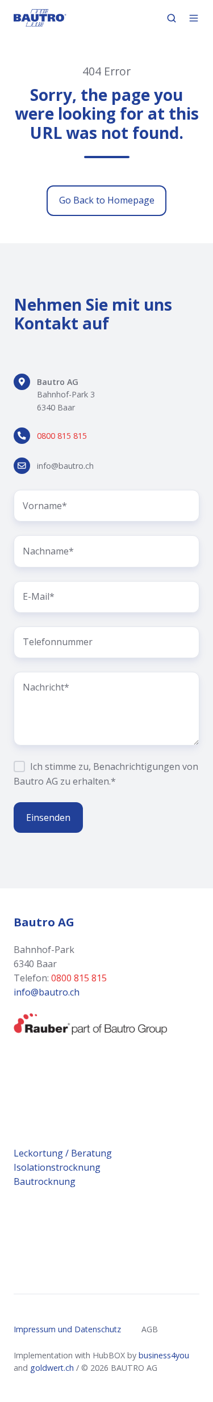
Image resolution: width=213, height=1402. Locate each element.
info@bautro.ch (65, 465)
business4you (164, 1355)
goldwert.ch (52, 1367)
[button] (171, 18)
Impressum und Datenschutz (67, 1329)
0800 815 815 (62, 435)
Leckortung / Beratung (63, 1153)
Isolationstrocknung (57, 1167)
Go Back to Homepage (106, 200)
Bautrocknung (46, 1181)
